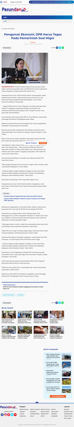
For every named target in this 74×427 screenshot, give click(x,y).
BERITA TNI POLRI (46, 409)
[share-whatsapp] (63, 47)
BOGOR (53, 409)
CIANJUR (22, 411)
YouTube (16, 417)
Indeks (5, 17)
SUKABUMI (54, 416)
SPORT (43, 416)
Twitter (12, 417)
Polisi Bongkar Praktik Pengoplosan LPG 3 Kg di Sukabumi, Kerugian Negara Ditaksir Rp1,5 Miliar (53, 380)
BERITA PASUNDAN (8, 295)
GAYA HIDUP (54, 411)
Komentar (8, 47)
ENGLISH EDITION (46, 411)
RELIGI (32, 416)
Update (43, 143)
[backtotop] (37, 403)
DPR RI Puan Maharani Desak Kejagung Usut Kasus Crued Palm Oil (23, 288)
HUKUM (22, 413)
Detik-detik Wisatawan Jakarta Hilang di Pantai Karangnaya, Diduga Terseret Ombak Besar (53, 372)
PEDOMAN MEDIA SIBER (69, 413)
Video (7, 21)
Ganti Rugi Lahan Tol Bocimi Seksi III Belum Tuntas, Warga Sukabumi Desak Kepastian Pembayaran (53, 388)
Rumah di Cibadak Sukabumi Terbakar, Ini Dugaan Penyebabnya (50, 2)
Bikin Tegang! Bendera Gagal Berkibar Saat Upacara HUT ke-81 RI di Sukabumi (53, 355)
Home (5, 2)
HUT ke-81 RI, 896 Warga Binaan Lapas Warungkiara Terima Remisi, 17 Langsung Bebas (52, 364)
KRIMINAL (54, 413)
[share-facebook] (57, 47)
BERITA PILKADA (35, 409)
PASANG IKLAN (68, 411)
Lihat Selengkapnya (57, 396)
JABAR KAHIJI (45, 413)
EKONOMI (33, 411)
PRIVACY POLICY (69, 416)
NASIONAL (21, 295)
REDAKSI (66, 409)
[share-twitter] (60, 47)
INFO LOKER (67, 418)
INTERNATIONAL (35, 413)
